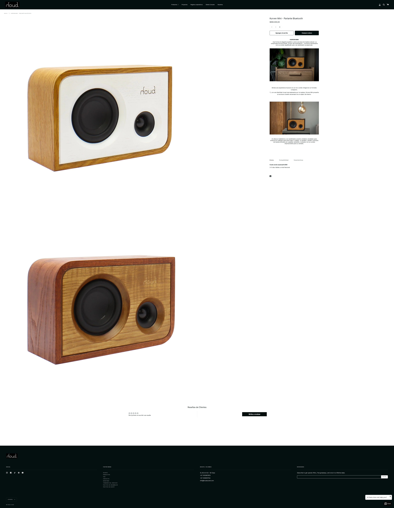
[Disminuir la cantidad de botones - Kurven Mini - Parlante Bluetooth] (272, 27)
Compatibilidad (283, 160)
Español (10, 499)
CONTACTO (106, 478)
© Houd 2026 (10, 504)
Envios (272, 160)
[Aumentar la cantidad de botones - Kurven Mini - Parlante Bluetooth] (279, 27)
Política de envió (109, 486)
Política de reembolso (110, 485)
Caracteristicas (298, 160)
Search (105, 472)
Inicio (5, 13)
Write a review (254, 414)
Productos (106, 474)
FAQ (104, 476)
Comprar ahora (307, 33)
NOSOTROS (106, 480)
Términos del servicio (110, 482)
